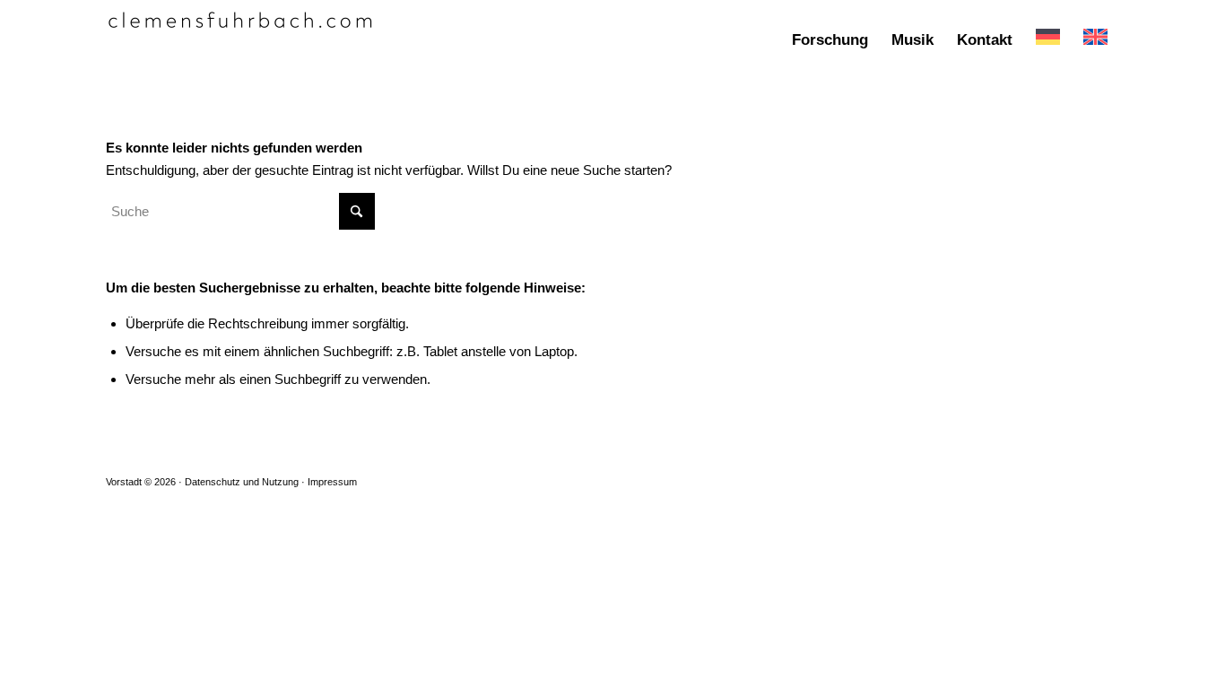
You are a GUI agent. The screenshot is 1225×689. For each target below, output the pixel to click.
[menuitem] (830, 40)
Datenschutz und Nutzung (242, 481)
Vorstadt (124, 481)
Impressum (332, 481)
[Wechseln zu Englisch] (1095, 40)
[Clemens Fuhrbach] (240, 40)
